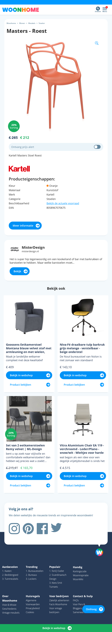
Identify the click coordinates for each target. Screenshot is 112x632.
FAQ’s (76, 600)
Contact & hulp (83, 596)
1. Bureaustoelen (34, 571)
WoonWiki (78, 579)
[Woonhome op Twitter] (56, 528)
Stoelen (42, 23)
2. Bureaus (31, 574)
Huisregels (33, 596)
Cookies (30, 612)
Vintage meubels (10, 612)
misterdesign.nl (30, 251)
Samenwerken (80, 612)
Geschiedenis (9, 608)
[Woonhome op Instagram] (14, 528)
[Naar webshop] (19, 168)
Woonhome (11, 23)
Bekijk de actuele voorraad (63, 203)
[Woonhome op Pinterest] (28, 528)
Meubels (31, 23)
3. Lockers (31, 578)
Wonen (22, 23)
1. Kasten (7, 571)
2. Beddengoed (10, 574)
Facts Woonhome (58, 604)
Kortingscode (79, 571)
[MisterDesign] (15, 249)
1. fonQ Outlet (56, 571)
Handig (77, 567)
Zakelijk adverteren (59, 600)
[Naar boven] (100, 547)
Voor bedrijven (59, 596)
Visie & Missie (9, 604)
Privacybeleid (33, 608)
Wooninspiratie (81, 575)
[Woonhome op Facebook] (42, 528)
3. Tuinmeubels (10, 578)
